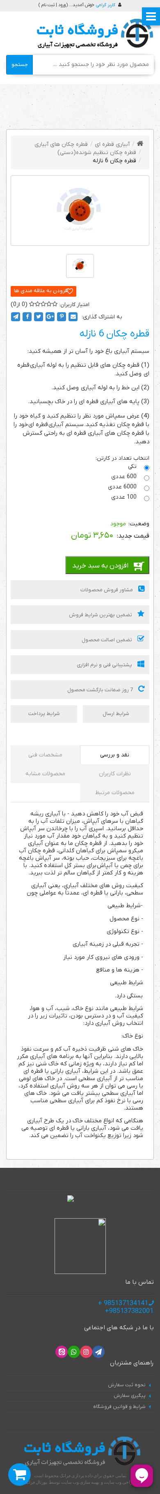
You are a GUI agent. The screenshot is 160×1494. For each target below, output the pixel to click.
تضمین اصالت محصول (107, 639)
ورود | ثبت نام (53, 5)
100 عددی (124, 497)
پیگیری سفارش (130, 1395)
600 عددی (124, 477)
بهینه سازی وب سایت (80, 1482)
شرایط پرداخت (44, 713)
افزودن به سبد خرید (100, 565)
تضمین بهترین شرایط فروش (101, 614)
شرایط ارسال (116, 713)
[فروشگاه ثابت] (93, 34)
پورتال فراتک (35, 1482)
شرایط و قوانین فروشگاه (119, 1406)
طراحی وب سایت (120, 1482)
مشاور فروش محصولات (107, 589)
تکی (133, 466)
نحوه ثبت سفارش (127, 1385)
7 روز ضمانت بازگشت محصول (100, 689)
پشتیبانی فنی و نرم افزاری (105, 664)
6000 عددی (123, 487)
